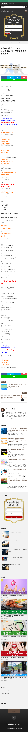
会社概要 (11, 723)
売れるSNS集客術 (5, 597)
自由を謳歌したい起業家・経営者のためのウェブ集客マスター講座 (14, 503)
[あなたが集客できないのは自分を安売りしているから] (4, 452)
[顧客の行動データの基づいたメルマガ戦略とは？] (4, 462)
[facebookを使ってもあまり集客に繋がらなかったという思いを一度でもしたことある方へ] (4, 431)
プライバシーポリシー (19, 723)
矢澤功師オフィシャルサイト (16, 728)
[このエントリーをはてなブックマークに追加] (17, 77)
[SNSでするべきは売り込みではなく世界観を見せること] (4, 472)
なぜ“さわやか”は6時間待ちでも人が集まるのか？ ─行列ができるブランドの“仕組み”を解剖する (17, 480)
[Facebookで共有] (4, 77)
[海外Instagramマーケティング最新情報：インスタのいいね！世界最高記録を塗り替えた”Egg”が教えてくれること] (4, 441)
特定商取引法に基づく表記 (14, 724)
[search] (24, 7)
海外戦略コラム (5, 696)
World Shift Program (6, 690)
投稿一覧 (18, 409)
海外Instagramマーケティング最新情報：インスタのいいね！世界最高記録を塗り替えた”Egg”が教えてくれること (16, 440)
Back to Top (14, 711)
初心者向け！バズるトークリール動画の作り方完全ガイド (12, 657)
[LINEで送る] (14, 80)
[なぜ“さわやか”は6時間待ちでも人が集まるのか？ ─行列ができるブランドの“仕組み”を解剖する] (4, 481)
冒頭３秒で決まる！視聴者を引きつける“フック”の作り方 (12, 595)
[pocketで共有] (24, 77)
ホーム (5, 723)
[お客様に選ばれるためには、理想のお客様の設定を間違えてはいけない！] (24, 398)
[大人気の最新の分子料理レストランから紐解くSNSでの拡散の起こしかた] (4, 387)
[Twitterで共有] (10, 77)
